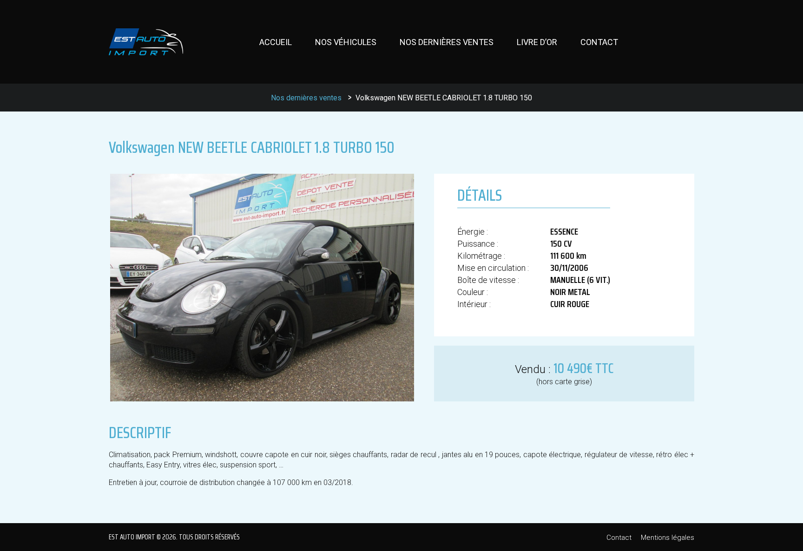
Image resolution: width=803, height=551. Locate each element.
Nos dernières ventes (447, 42)
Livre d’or (537, 42)
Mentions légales (667, 537)
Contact (599, 42)
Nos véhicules (345, 42)
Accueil (275, 42)
